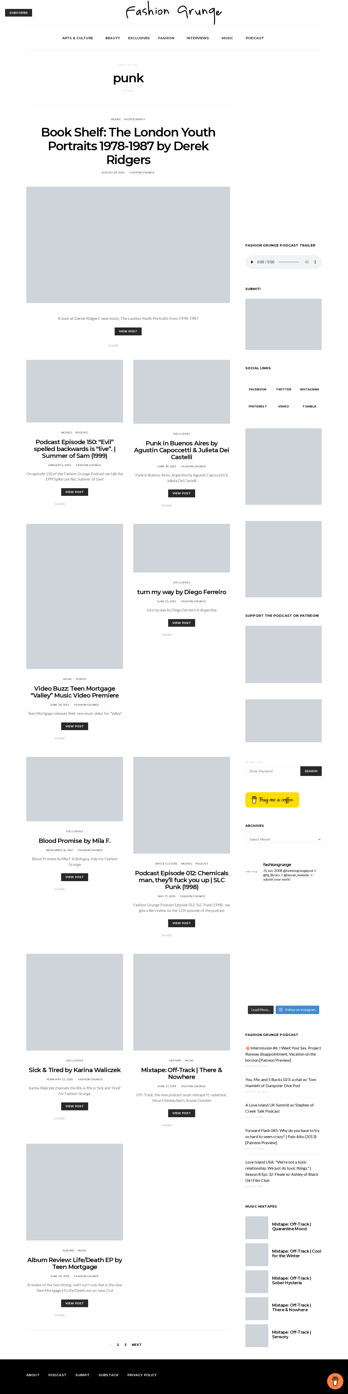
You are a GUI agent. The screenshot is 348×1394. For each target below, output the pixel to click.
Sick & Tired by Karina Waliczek (75, 1070)
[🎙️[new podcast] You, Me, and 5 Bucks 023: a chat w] (263, 944)
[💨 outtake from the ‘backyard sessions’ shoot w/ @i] (303, 967)
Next (137, 1345)
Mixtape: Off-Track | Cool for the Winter (296, 1253)
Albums (68, 1250)
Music (227, 38)
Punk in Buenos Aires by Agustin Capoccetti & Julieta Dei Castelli (181, 450)
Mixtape (175, 1060)
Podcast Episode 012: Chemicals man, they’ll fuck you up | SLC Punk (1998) (181, 880)
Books (116, 119)
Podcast (255, 38)
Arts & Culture (77, 38)
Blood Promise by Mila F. (74, 840)
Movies (66, 432)
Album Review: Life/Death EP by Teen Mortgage (74, 1263)
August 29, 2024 (113, 172)
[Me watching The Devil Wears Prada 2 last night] (263, 967)
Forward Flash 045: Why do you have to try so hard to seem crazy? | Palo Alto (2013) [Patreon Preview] (282, 1136)
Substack (108, 1375)
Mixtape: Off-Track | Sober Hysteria (291, 1280)
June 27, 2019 (166, 1086)
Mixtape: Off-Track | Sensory (291, 1334)
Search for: (254, 762)
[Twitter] (306, 38)
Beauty (112, 38)
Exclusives (139, 38)
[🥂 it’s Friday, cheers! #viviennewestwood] (303, 921)
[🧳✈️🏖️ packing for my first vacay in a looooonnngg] (303, 897)
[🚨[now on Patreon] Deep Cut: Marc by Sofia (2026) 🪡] (303, 990)
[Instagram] (312, 38)
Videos (81, 679)
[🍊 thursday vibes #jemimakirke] (303, 944)
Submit (82, 1375)
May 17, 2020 (166, 896)
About (32, 1375)
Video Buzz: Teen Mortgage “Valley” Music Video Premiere (75, 692)
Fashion (166, 38)
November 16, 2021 (59, 850)
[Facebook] (300, 38)
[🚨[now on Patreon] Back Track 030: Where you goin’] (263, 990)
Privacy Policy (142, 1375)
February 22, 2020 (59, 1079)
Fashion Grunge (142, 172)
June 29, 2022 (59, 704)
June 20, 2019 (59, 1276)
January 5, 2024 (59, 465)
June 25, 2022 (166, 601)
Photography (134, 119)
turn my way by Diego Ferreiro (181, 592)
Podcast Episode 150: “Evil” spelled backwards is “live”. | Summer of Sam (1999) (74, 448)
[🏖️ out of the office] (263, 897)
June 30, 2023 (166, 466)
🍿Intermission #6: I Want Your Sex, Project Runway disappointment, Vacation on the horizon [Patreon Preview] (283, 1053)
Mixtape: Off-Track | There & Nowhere (181, 1073)
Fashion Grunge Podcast (272, 1035)
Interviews (198, 38)
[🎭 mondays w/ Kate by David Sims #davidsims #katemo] (263, 921)
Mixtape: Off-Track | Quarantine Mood (291, 1226)
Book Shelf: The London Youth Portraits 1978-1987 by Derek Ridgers (128, 146)
